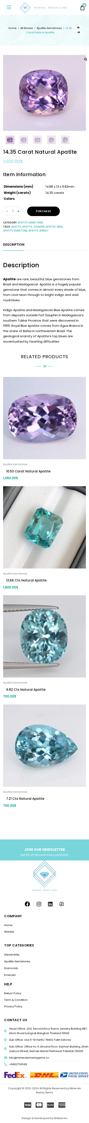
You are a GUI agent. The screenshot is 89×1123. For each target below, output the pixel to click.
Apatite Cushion (33, 226)
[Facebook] (27, 904)
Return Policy (12, 993)
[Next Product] (78, 32)
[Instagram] (39, 904)
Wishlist (9, 932)
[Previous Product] (78, 28)
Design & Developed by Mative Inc (44, 1118)
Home (12, 28)
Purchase (43, 211)
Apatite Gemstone (15, 230)
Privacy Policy (13, 1006)
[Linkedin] (50, 904)
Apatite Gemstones (49, 28)
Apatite (16, 226)
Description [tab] (13, 244)
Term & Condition (16, 1000)
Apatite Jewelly (38, 230)
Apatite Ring (54, 226)
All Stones (26, 28)
